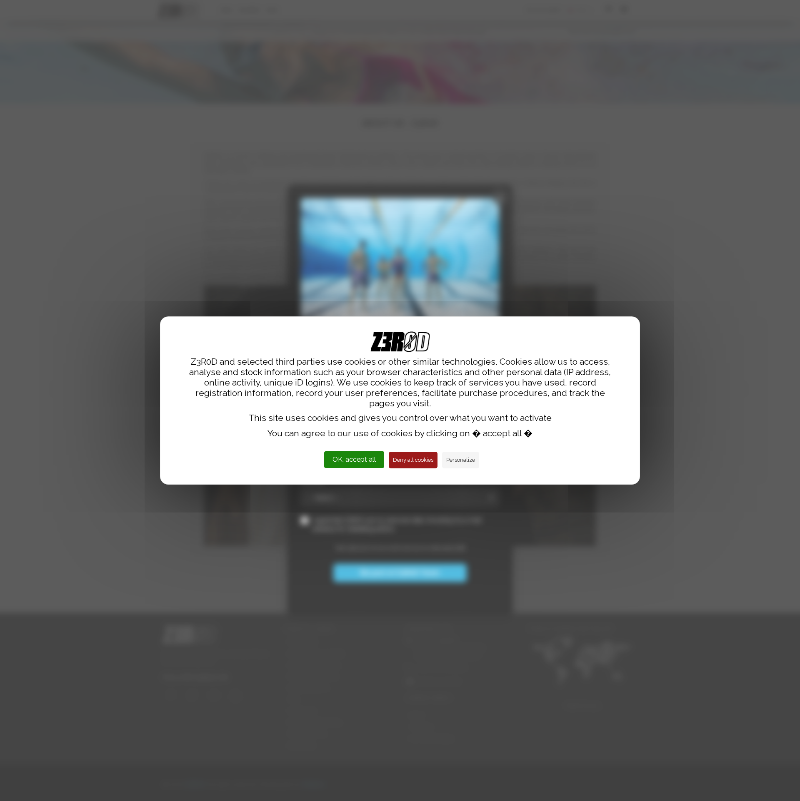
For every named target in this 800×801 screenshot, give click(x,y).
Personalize (460, 460)
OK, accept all (354, 459)
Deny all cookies (413, 460)
